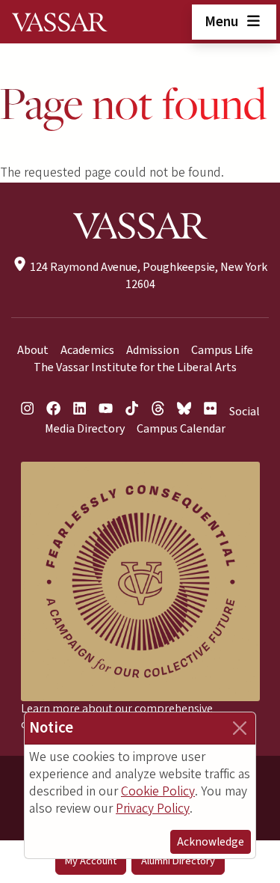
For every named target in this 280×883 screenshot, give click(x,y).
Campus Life (222, 350)
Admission (152, 350)
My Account (90, 861)
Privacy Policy (153, 808)
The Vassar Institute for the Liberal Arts (135, 367)
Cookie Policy (158, 791)
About (33, 350)
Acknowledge (210, 842)
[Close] (239, 728)
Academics (87, 350)
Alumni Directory (178, 861)
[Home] (59, 21)
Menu (223, 21)
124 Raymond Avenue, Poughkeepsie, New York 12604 (147, 276)
